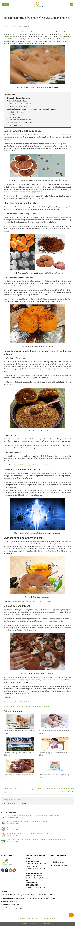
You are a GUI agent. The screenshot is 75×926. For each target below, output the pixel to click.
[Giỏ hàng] (72, 4)
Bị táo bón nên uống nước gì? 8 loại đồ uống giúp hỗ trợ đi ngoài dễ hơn (30, 833)
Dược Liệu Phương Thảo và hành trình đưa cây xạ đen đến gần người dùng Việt (33, 815)
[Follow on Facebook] (2, 870)
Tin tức (6, 15)
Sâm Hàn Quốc (50, 918)
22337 (9, 827)
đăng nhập (13, 803)
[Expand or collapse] (69, 94)
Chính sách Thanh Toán (60, 865)
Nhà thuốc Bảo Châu (27, 918)
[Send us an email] (6, 870)
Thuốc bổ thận (39, 918)
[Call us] (10, 870)
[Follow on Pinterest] (14, 870)
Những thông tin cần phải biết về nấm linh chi (18, 702)
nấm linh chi (8, 137)
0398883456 (13, 901)
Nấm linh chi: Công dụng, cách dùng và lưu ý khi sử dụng (33, 465)
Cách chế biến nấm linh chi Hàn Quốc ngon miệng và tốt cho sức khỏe (26, 706)
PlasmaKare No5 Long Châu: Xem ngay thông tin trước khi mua (27, 821)
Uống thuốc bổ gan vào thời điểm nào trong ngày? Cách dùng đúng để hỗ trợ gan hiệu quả (36, 839)
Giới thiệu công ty (58, 862)
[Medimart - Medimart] (37, 5)
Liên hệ (55, 859)
